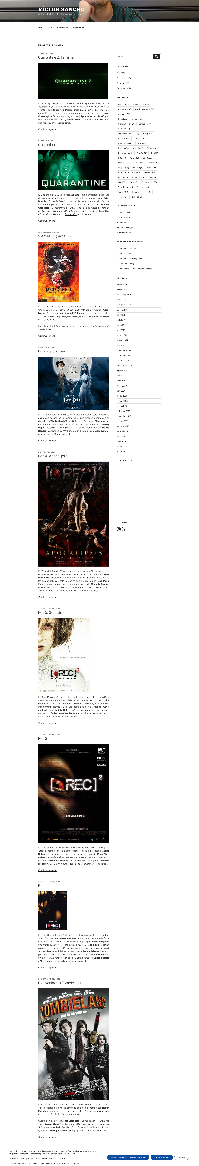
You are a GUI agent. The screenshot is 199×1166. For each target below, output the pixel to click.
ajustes (76, 1163)
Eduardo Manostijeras (87, 427)
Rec (96, 106)
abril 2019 (121, 451)
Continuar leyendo (47, 129)
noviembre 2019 (124, 416)
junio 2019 (121, 441)
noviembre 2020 (124, 355)
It (40, 319)
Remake (123, 177)
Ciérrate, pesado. (162, 1157)
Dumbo (87, 421)
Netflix (152, 167)
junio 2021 (121, 320)
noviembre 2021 (124, 295)
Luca (134, 248)
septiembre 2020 (124, 365)
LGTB (147, 158)
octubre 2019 (122, 421)
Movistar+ (152, 163)
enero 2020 (122, 406)
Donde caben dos (124, 217)
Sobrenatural (149, 182)
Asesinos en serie (144, 109)
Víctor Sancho (61, 9)
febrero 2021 (122, 340)
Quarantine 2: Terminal (56, 57)
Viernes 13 (73, 310)
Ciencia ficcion (126, 124)
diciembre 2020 (124, 350)
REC (66, 198)
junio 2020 (121, 380)
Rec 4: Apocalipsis (52, 456)
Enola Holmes (64, 431)
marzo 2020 (122, 396)
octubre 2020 (123, 360)
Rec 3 (56, 954)
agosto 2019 (122, 431)
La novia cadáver (51, 351)
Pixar (136, 172)
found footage (125, 153)
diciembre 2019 (123, 411)
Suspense (143, 187)
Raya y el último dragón (142, 268)
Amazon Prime (141, 104)
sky (121, 182)
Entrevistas (78, 27)
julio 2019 (121, 436)
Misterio (136, 163)
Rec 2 (61, 577)
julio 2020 (121, 375)
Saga (151, 177)
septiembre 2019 (124, 426)
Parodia (123, 172)
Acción (123, 104)
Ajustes (181, 1157)
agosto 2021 (122, 310)
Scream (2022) (123, 212)
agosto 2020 (122, 370)
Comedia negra (127, 129)
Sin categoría (122, 88)
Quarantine (47, 145)
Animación (124, 109)
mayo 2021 (121, 325)
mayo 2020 (122, 386)
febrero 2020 (122, 401)
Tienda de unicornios (96, 1111)
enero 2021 (122, 345)
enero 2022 (122, 284)
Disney (147, 133)
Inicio (40, 27)
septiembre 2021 (124, 305)
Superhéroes (125, 187)
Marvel (123, 163)
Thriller (123, 197)
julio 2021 (121, 315)
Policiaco (149, 172)
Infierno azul (122, 222)
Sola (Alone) (137, 258)
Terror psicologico (141, 192)
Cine (50, 27)
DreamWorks (125, 143)
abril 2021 (121, 330)
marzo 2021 (122, 335)
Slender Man (71, 214)
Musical (123, 167)
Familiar (123, 148)
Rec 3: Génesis (50, 612)
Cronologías (62, 27)
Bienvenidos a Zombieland (59, 983)
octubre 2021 (122, 300)
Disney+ (124, 138)
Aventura (124, 114)
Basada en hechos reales (131, 119)
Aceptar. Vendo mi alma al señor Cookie (128, 1157)
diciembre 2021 (123, 289)
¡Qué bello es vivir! (124, 232)
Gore (155, 153)
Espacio (142, 143)
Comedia (145, 124)
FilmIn (151, 148)
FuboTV (142, 153)
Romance (138, 177)
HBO (122, 158)
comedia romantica (128, 133)
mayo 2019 (122, 446)
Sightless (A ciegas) (125, 227)
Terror (123, 192)
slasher (133, 182)
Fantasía (137, 148)
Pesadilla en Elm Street (58, 427)
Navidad (138, 167)
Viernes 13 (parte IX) (54, 236)
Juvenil (135, 158)
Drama (139, 138)
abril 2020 (121, 391)
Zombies (137, 197)
